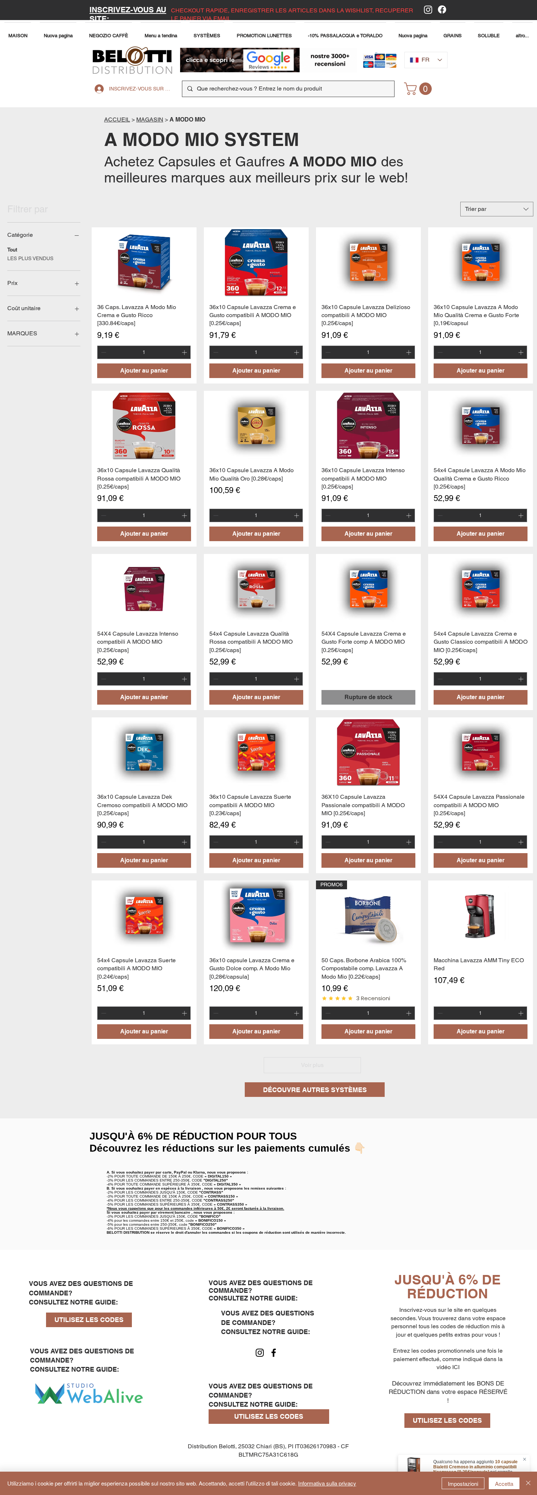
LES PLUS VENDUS (30, 258)
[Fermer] (528, 1483)
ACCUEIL (117, 119)
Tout (12, 250)
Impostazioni (463, 1483)
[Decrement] (102, 352)
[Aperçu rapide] (144, 262)
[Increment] (185, 352)
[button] (160, 32)
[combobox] (496, 209)
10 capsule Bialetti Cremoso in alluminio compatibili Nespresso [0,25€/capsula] (475, 1467)
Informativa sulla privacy (327, 1483)
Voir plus (312, 1064)
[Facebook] (442, 9)
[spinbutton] (143, 352)
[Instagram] (428, 9)
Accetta (504, 1483)
